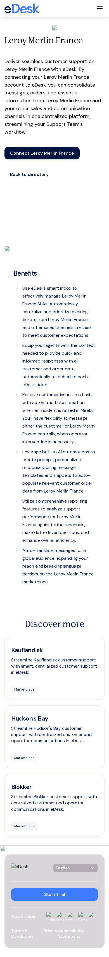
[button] (42, 153)
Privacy (51, 930)
